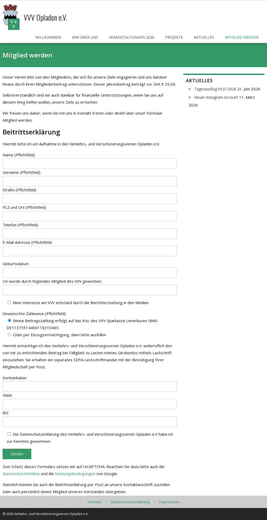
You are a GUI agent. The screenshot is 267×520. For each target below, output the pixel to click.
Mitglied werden (242, 37)
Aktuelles (204, 37)
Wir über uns (85, 37)
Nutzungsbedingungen (75, 473)
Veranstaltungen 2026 (131, 37)
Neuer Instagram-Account (216, 97)
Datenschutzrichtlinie (21, 473)
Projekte (174, 37)
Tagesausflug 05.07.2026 (215, 88)
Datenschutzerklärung (130, 501)
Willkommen (48, 37)
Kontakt (94, 501)
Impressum (169, 501)
